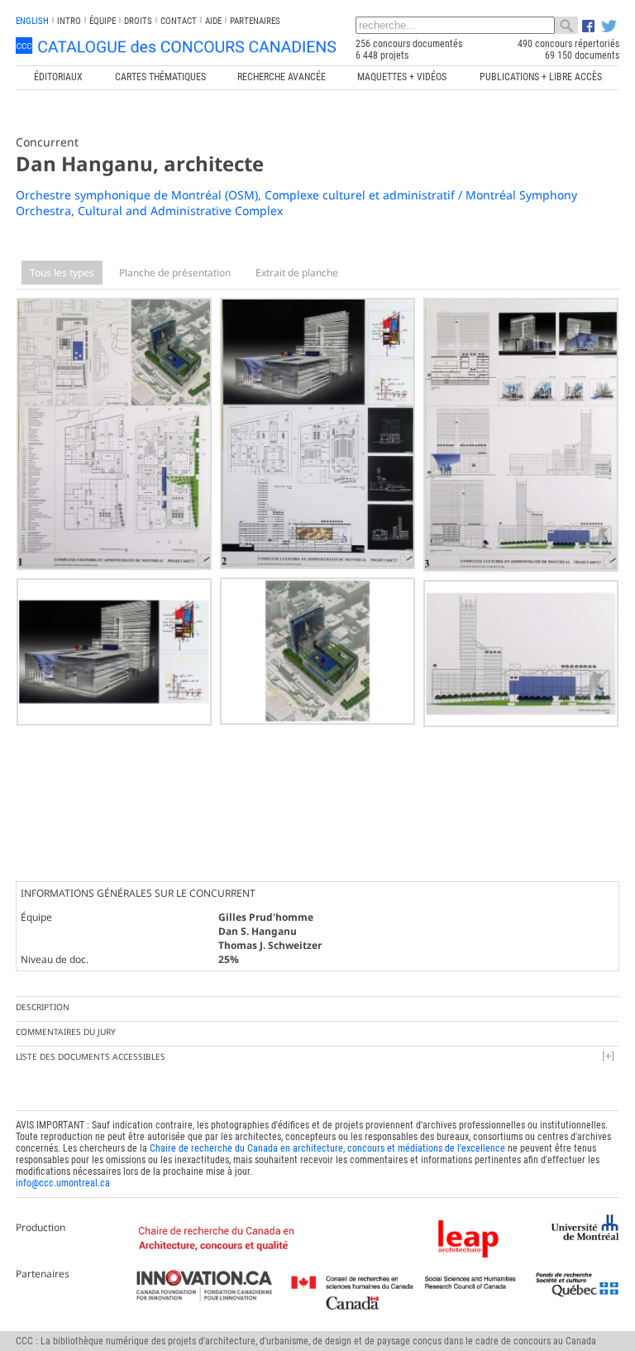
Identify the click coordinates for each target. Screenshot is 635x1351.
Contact (178, 21)
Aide (213, 21)
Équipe (102, 21)
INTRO (69, 21)
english (32, 21)
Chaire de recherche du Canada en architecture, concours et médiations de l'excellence (327, 1148)
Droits (138, 21)
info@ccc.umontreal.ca (63, 1183)
